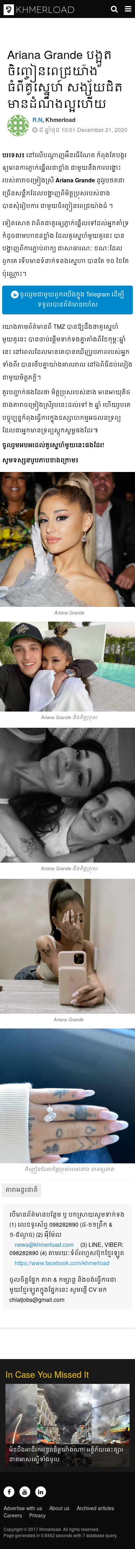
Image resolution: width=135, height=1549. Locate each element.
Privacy (37, 1515)
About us (59, 1508)
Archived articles (95, 1508)
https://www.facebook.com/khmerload (62, 1263)
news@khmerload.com (44, 1244)
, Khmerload (54, 119)
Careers (13, 1515)
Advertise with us (23, 1508)
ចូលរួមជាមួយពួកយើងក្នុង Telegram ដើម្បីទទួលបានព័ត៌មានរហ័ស (71, 299)
